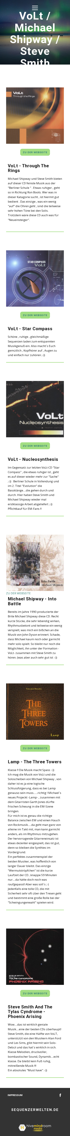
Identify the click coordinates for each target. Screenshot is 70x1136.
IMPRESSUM (15, 1095)
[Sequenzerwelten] (60, 1095)
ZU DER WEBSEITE (35, 152)
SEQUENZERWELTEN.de (35, 1110)
